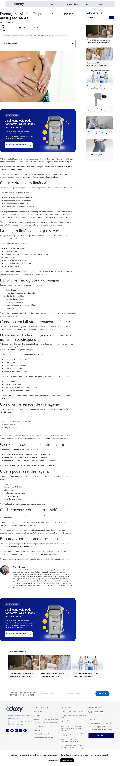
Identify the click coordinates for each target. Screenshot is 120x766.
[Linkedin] (20, 730)
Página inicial (6, 35)
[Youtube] (16, 730)
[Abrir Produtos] (57, 4)
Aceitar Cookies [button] (67, 760)
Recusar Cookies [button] (53, 760)
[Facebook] (12, 730)
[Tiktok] (25, 730)
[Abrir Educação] (91, 4)
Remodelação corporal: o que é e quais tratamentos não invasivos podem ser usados (97, 157)
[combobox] (97, 17)
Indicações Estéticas (18, 35)
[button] (19, 27)
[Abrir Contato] (103, 4)
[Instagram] (7, 730)
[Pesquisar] (111, 17)
